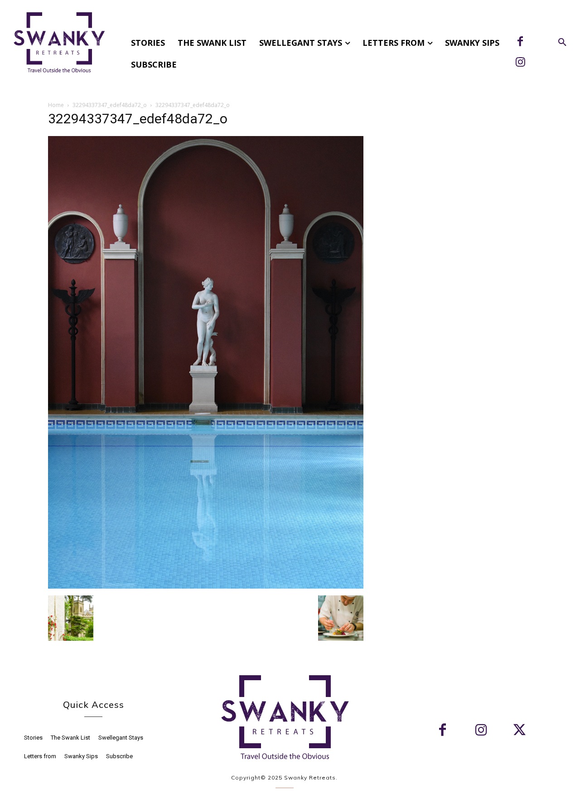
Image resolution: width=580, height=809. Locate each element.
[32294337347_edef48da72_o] (205, 586)
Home (56, 105)
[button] (562, 43)
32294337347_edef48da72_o (109, 105)
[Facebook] (520, 42)
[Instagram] (520, 63)
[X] (519, 731)
